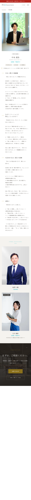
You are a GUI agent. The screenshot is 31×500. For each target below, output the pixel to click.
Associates (4, 9)
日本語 (23, 5)
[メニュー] (28, 5)
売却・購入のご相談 (15, 377)
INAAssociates (8, 5)
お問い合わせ (15, 371)
